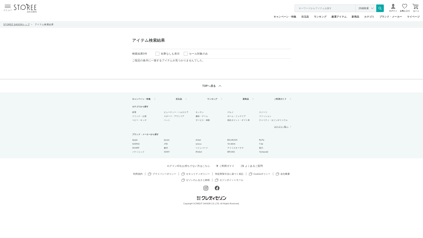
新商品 (355, 16)
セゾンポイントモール (231, 180)
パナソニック (138, 152)
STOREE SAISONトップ (16, 24)
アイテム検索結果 (44, 24)
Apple (135, 140)
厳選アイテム (339, 16)
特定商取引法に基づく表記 (229, 174)
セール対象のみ (198, 53)
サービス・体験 (203, 120)
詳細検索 (364, 8)
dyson (167, 140)
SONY (167, 152)
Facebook (217, 188)
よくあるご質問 (254, 165)
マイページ (413, 16)
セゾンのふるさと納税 (198, 180)
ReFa (261, 140)
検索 (380, 8)
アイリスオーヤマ (235, 148)
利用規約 (138, 174)
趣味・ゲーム (202, 116)
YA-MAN (231, 144)
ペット (167, 120)
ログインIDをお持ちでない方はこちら (188, 165)
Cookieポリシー (261, 174)
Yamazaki (263, 152)
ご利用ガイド (280, 99)
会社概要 (285, 174)
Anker (198, 140)
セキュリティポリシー (198, 174)
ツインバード (202, 148)
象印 (166, 148)
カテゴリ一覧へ (281, 127)
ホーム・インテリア (236, 116)
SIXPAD (136, 144)
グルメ (230, 112)
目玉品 (305, 16)
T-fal (261, 144)
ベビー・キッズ (139, 120)
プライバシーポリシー (164, 174)
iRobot (199, 152)
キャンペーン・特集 (285, 16)
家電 (134, 112)
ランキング (320, 16)
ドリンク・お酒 (139, 116)
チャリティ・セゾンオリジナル (273, 120)
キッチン (200, 112)
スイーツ (263, 112)
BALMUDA (232, 140)
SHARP (135, 148)
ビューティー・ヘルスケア (176, 112)
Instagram (206, 188)
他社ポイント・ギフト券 (238, 120)
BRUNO (231, 152)
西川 (261, 148)
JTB (166, 144)
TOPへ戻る (209, 85)
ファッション (265, 116)
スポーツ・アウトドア (174, 116)
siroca (198, 144)
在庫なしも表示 (170, 53)
